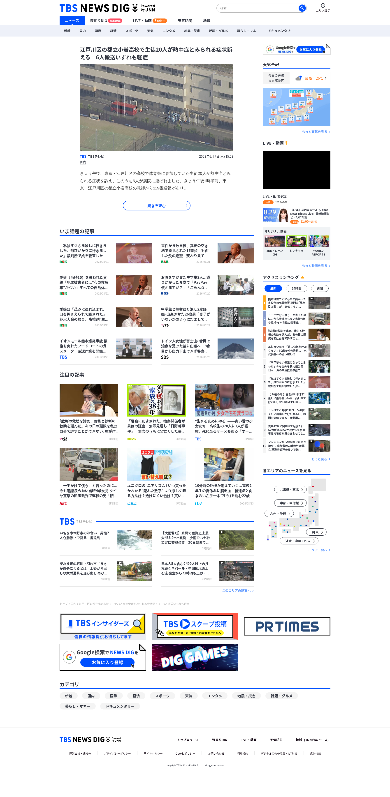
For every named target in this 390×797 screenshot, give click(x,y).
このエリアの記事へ (236, 590)
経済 (113, 30)
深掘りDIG (105, 20)
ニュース (72, 20)
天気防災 (185, 20)
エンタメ (168, 30)
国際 (98, 30)
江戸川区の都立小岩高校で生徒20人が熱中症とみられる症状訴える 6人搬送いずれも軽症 (134, 604)
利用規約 (242, 753)
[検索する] (302, 8)
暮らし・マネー (248, 30)
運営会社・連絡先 (80, 753)
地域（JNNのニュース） (313, 739)
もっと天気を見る (314, 131)
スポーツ (131, 30)
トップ (64, 604)
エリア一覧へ (317, 550)
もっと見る (319, 459)
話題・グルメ (218, 30)
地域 (206, 20)
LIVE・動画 (149, 20)
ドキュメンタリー (280, 30)
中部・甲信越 (289, 503)
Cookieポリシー (185, 753)
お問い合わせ (216, 753)
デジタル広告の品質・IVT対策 (279, 753)
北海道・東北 (289, 489)
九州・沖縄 (278, 513)
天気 (150, 30)
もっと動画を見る (314, 266)
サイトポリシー (153, 753)
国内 (82, 30)
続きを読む (157, 205)
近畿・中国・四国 (298, 541)
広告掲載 (315, 753)
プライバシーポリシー (117, 753)
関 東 (315, 532)
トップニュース (188, 739)
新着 (67, 30)
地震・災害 (192, 30)
